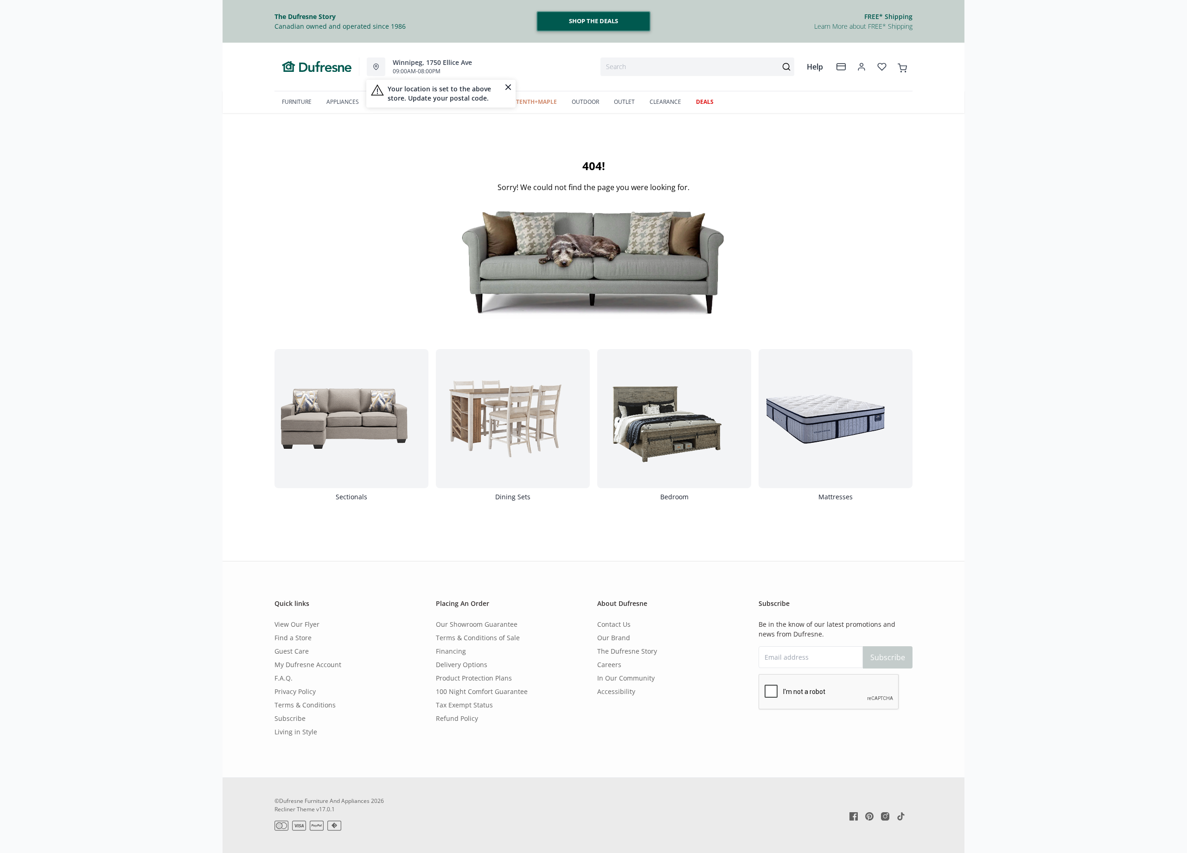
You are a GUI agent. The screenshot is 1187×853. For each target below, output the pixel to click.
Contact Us (614, 624)
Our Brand (613, 637)
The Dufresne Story (627, 651)
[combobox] (697, 66)
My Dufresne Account (307, 664)
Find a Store (293, 637)
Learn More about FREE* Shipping (863, 26)
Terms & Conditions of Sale (478, 637)
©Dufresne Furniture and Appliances (322, 801)
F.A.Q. (283, 678)
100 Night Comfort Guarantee (482, 691)
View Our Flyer (296, 624)
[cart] (902, 66)
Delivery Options (461, 664)
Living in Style (295, 731)
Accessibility (616, 691)
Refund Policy (457, 718)
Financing (451, 651)
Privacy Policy (295, 691)
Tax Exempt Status (464, 704)
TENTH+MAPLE (536, 102)
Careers (609, 664)
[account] (861, 66)
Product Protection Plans (474, 678)
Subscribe (290, 718)
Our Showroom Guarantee (476, 624)
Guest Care (291, 651)
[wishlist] (882, 66)
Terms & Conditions (305, 704)
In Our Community (626, 678)
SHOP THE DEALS (593, 21)
